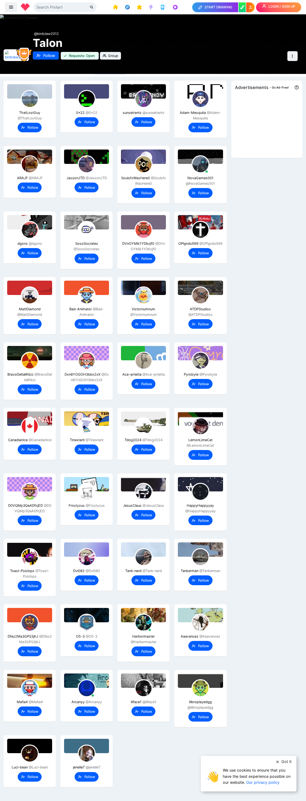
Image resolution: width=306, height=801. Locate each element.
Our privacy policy (262, 782)
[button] (250, 7)
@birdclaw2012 (46, 34)
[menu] (11, 7)
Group (112, 56)
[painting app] (242, 7)
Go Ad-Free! (280, 87)
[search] (92, 7)
